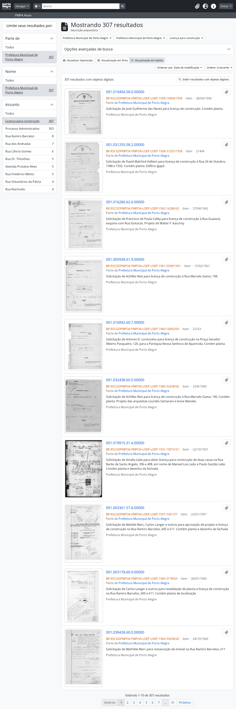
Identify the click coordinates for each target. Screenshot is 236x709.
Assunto (12, 104)
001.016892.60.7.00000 (125, 322)
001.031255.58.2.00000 (125, 144)
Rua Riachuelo (29, 190)
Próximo (185, 703)
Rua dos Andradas (29, 145)
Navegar (21, 6)
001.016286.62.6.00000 (125, 202)
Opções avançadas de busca (88, 49)
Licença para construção (29, 122)
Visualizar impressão (79, 60)
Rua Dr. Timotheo (29, 160)
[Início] (8, 6)
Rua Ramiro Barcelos (29, 137)
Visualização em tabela (148, 60)
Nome (10, 71)
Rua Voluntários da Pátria (29, 183)
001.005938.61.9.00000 (125, 259)
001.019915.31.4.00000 (125, 443)
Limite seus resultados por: (29, 25)
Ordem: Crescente (218, 67)
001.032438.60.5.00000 (125, 380)
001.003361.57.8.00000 (125, 508)
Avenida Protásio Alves (29, 167)
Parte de (12, 38)
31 (172, 703)
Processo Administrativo (29, 129)
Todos (9, 47)
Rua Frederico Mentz (29, 175)
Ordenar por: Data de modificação (178, 67)
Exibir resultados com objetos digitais (205, 79)
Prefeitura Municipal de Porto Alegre (29, 57)
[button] (197, 6)
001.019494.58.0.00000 (125, 92)
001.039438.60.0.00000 (125, 632)
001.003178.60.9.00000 (125, 572)
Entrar (225, 6)
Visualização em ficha (114, 60)
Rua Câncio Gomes (29, 152)
